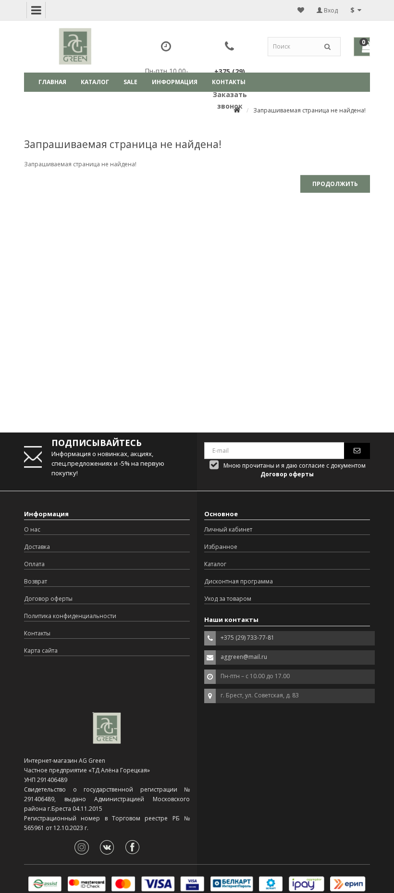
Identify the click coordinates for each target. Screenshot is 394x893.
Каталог (95, 82)
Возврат (35, 581)
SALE (130, 82)
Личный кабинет (228, 529)
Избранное (220, 547)
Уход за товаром (227, 599)
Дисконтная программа (238, 581)
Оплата (34, 564)
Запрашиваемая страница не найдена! (309, 110)
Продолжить (335, 184)
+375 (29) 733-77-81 (247, 637)
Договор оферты (48, 599)
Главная (52, 82)
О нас (32, 529)
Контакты (229, 82)
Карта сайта (41, 650)
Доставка (37, 547)
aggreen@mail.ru (244, 657)
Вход (330, 10)
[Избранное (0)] (300, 10)
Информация (174, 82)
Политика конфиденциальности (70, 616)
